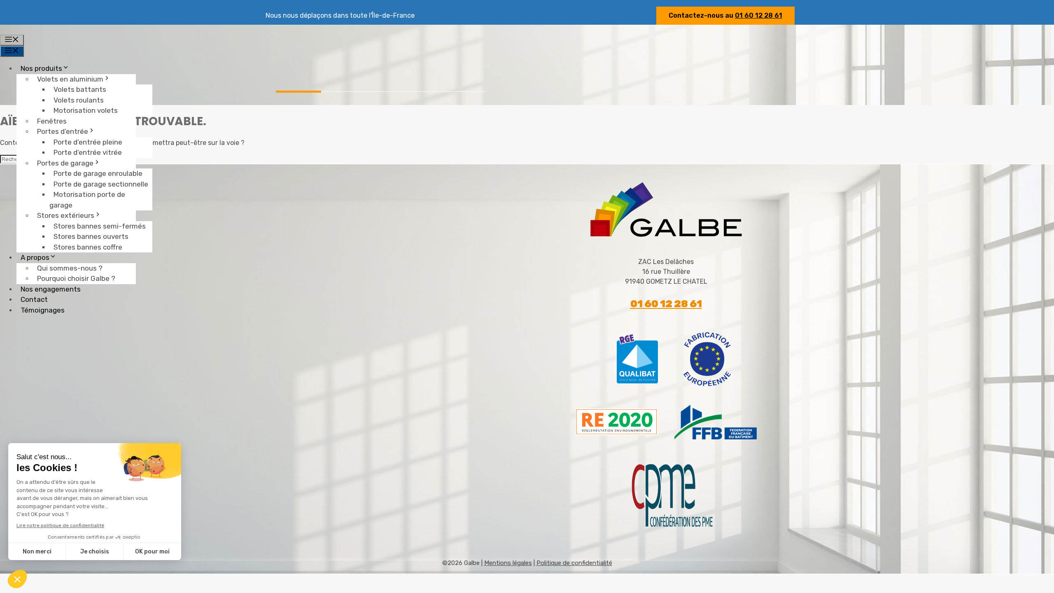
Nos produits (41, 68)
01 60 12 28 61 (758, 15)
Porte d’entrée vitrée (88, 152)
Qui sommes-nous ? (70, 268)
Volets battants (80, 89)
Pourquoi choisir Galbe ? (76, 278)
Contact (34, 299)
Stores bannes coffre (88, 247)
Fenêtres (52, 121)
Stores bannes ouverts (91, 236)
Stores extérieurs (65, 215)
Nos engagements (51, 289)
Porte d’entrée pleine (88, 142)
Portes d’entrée (62, 131)
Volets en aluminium (70, 79)
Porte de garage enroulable (98, 173)
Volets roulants (79, 100)
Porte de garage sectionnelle (101, 184)
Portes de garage (65, 163)
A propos (35, 257)
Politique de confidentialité (574, 563)
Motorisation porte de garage (87, 199)
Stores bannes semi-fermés (100, 226)
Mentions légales (508, 563)
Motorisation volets (86, 110)
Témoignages (43, 310)
